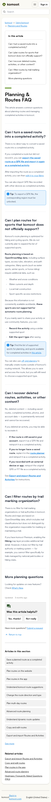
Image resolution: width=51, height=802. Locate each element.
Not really (31, 618)
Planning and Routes (17, 25)
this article (36, 352)
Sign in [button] (44, 4)
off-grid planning (29, 361)
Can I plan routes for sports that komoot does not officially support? (25, 54)
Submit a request (35, 628)
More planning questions (20, 78)
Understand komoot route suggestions (25, 687)
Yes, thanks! (14, 618)
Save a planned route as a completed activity (24, 661)
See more (9, 743)
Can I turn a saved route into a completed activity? (22, 45)
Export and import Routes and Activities (25, 735)
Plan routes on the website (19, 671)
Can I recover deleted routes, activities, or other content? (22, 63)
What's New (17, 588)
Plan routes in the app (17, 679)
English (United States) (37, 797)
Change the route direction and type (24, 695)
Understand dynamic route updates (23, 719)
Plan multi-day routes (17, 703)
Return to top (15, 634)
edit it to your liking (35, 175)
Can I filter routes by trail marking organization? (23, 71)
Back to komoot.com (15, 797)
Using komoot (22, 22)
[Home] (11, 4)
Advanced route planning (18, 711)
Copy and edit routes (17, 727)
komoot (8, 22)
